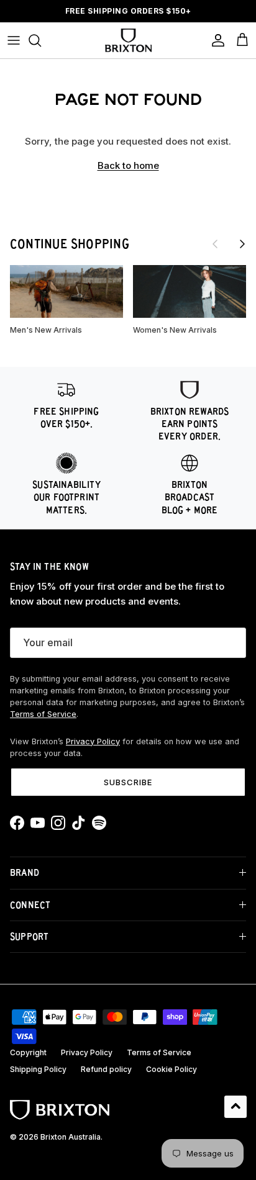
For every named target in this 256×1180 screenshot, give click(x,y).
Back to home (128, 165)
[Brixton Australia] (128, 40)
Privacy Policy (93, 741)
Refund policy (106, 1069)
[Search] (41, 40)
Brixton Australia (70, 1137)
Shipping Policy (38, 1069)
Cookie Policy (171, 1069)
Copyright (28, 1052)
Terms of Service (43, 714)
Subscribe (128, 782)
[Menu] (13, 40)
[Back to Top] (235, 1107)
